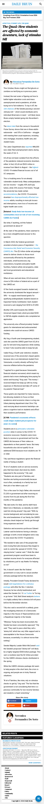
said (37, 646)
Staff (6, 779)
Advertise (8, 774)
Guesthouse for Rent (10, 748)
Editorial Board (8, 784)
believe (37, 596)
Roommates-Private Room (11, 741)
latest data (11, 126)
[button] (41, 4)
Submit (7, 772)
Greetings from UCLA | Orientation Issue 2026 (20, 15)
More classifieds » (35, 763)
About (7, 768)
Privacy (7, 787)
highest (35, 167)
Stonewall (8, 781)
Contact (7, 770)
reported (28, 147)
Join (6, 798)
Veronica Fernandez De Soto (26, 82)
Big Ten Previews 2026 (11, 17)
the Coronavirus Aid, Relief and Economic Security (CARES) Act (22, 248)
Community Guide (9, 794)
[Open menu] (3, 4)
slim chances (9, 109)
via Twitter (28, 593)
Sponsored (9, 777)
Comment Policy (8, 790)
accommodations (10, 194)
